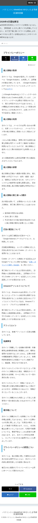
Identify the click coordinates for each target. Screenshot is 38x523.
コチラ (9, 89)
